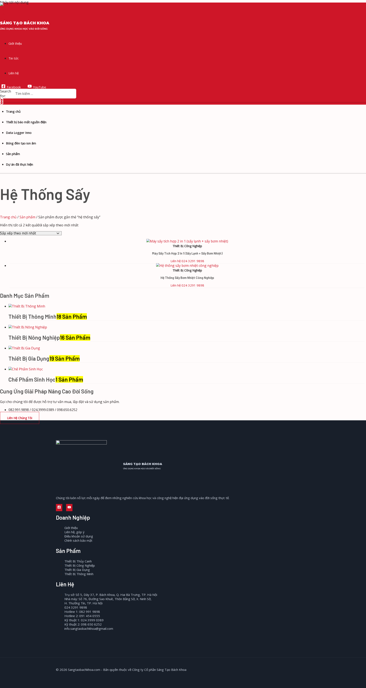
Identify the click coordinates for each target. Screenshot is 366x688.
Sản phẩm (27, 217)
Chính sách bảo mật (78, 540)
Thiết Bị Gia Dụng (77, 570)
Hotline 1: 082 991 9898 (82, 611)
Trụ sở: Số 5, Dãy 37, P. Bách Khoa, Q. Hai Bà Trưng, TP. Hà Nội (110, 594)
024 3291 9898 (75, 607)
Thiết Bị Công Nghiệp (79, 565)
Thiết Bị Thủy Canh (78, 561)
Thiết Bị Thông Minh (78, 574)
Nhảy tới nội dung (14, 2)
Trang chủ (8, 217)
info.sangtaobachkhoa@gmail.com (88, 628)
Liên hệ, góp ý (74, 532)
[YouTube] (69, 507)
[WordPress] (78, 507)
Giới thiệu (71, 528)
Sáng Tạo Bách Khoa (24, 23)
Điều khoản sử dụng (78, 536)
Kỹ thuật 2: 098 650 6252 (83, 624)
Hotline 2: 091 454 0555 (82, 616)
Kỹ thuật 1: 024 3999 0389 (84, 620)
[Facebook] (59, 507)
